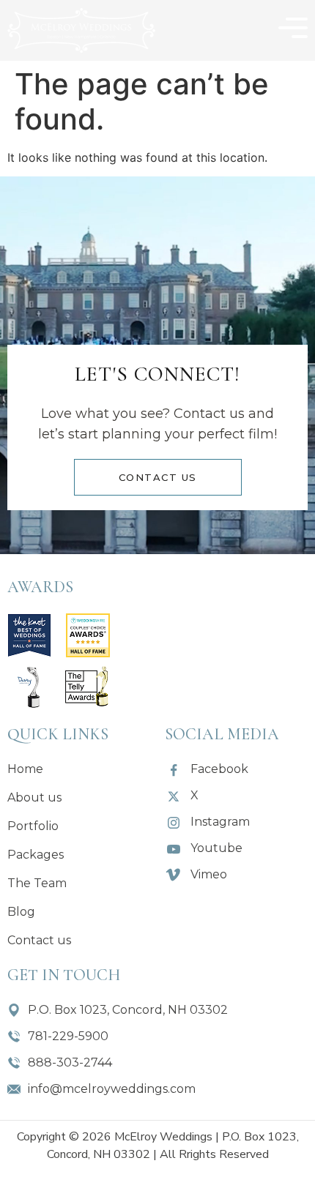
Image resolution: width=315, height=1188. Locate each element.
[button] (293, 30)
